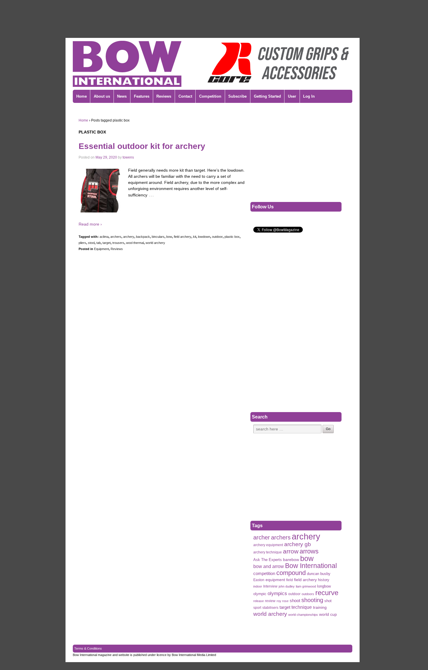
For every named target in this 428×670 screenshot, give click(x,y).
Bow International (311, 566)
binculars (158, 236)
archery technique (267, 552)
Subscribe (237, 96)
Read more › (90, 224)
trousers (118, 243)
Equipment (101, 249)
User (292, 96)
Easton (258, 580)
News (122, 96)
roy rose (283, 601)
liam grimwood (306, 586)
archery (128, 236)
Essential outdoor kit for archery (142, 146)
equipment (275, 580)
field (289, 580)
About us (102, 96)
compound (291, 573)
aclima (104, 236)
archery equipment (268, 545)
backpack (143, 236)
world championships (303, 614)
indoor (257, 586)
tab (98, 243)
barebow (291, 560)
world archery (155, 243)
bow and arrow (268, 566)
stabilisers (270, 608)
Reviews (163, 96)
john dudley (287, 586)
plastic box (232, 236)
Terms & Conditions (88, 648)
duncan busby (318, 573)
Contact (185, 96)
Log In (309, 96)
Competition (210, 96)
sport (257, 608)
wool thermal (135, 243)
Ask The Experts (267, 560)
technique (301, 607)
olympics (277, 593)
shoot (295, 600)
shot (328, 601)
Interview (270, 586)
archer (261, 537)
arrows (309, 551)
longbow (324, 586)
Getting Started (267, 96)
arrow (290, 551)
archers (115, 236)
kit (194, 236)
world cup (328, 614)
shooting (312, 600)
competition (264, 573)
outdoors (308, 594)
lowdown (204, 236)
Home (81, 96)
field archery (182, 236)
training (320, 607)
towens (128, 157)
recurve (326, 593)
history (323, 580)
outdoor (217, 236)
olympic (259, 594)
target (106, 243)
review (270, 601)
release (258, 601)
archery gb (297, 544)
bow (169, 236)
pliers (82, 243)
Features (141, 96)
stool (91, 243)
